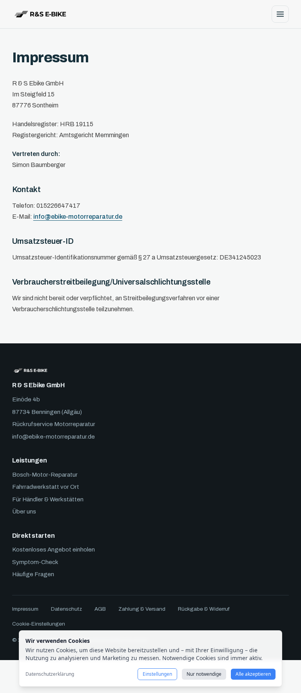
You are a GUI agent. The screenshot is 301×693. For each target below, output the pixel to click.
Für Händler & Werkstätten (47, 499)
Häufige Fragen (33, 574)
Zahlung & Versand (141, 609)
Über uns (24, 511)
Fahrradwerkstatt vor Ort (45, 487)
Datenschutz (66, 609)
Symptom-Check (35, 562)
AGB (100, 609)
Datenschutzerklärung (49, 674)
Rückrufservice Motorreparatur (53, 424)
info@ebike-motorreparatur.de (77, 216)
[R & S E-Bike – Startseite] (40, 14)
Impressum (25, 609)
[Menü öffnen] (280, 14)
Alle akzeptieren (253, 674)
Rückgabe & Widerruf (203, 609)
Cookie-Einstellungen (38, 624)
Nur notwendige (204, 674)
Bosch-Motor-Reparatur (45, 475)
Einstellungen (157, 674)
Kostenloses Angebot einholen (53, 549)
